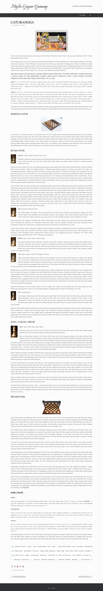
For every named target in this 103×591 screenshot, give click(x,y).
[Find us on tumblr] (20, 566)
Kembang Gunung (17, 570)
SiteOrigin (53, 588)
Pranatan (22, 570)
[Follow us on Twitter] (15, 566)
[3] (15, 426)
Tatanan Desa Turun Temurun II (18, 576)
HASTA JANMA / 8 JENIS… (85, 576)
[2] (64, 332)
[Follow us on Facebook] (12, 566)
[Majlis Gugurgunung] (17, 566)
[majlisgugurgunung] (23, 566)
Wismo (83, 15)
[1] (45, 134)
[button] (90, 15)
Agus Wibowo (22, 25)
